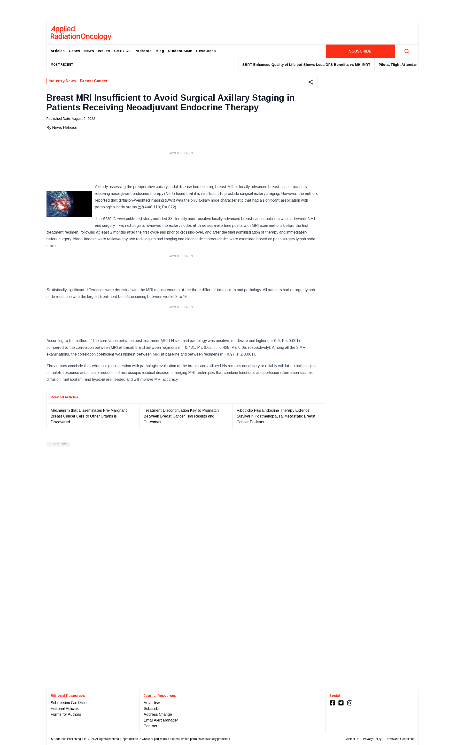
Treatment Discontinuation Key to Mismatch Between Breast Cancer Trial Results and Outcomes (181, 416)
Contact (150, 726)
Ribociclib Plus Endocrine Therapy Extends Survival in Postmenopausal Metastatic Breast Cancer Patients (276, 416)
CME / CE (122, 51)
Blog (160, 51)
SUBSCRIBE (360, 51)
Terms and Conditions (399, 739)
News (89, 51)
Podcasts (143, 51)
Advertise (152, 703)
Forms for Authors (66, 714)
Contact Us (352, 739)
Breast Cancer (94, 81)
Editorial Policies (65, 709)
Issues (104, 51)
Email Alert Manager (161, 720)
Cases (74, 51)
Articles (58, 51)
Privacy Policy (372, 739)
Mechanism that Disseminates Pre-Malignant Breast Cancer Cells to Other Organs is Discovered (89, 416)
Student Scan (180, 51)
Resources (206, 51)
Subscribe (152, 709)
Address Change (158, 714)
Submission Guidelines (69, 703)
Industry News (62, 81)
